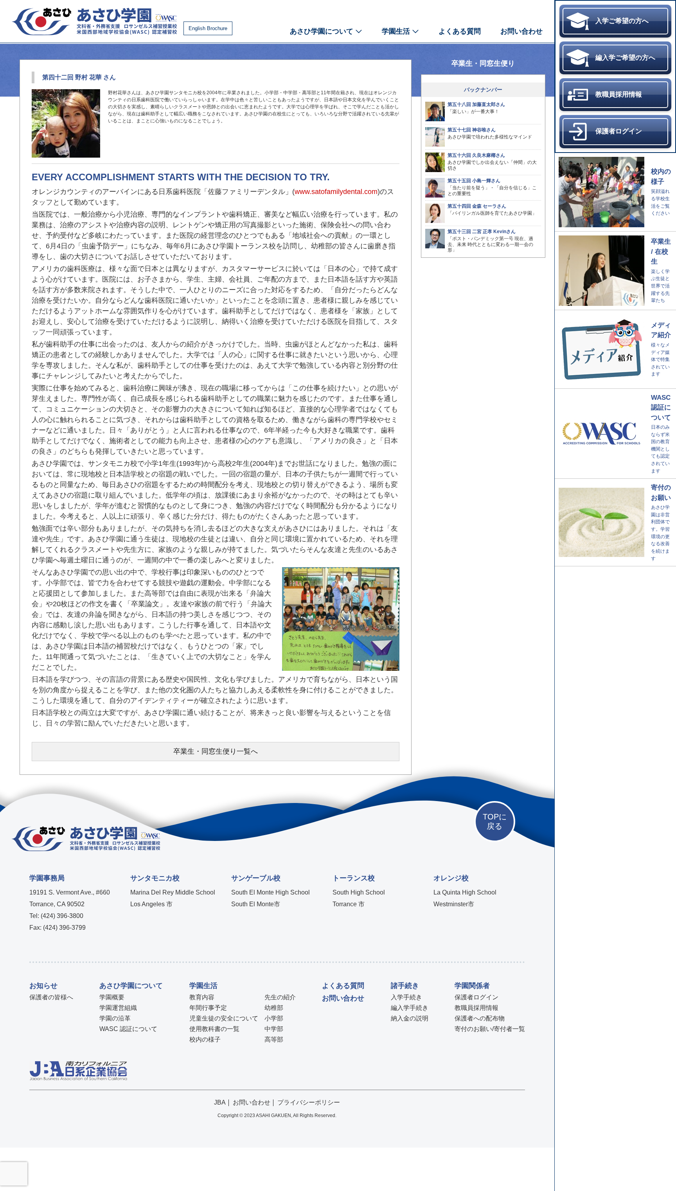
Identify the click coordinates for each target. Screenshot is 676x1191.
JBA (220, 1102)
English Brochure (208, 28)
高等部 (273, 1039)
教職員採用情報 (476, 1007)
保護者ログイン (476, 997)
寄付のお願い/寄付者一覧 (490, 1029)
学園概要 (111, 997)
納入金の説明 (409, 1018)
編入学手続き (409, 1007)
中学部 (273, 1029)
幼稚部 (273, 1007)
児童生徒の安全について (223, 1018)
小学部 (273, 1018)
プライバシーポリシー (308, 1102)
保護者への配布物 (480, 1018)
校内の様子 (205, 1039)
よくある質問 (460, 31)
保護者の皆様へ (51, 997)
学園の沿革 (115, 1018)
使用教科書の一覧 (214, 1029)
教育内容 (201, 997)
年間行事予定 (208, 1007)
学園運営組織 (118, 1007)
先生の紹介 (280, 997)
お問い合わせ (521, 31)
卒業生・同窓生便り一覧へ (215, 751)
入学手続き (406, 997)
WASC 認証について (128, 1029)
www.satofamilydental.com (336, 192)
